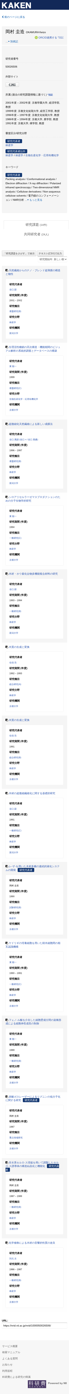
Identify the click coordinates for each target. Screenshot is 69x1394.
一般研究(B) (15, 611)
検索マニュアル (11, 1352)
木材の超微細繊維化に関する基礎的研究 (32, 793)
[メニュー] (64, 4)
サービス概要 (10, 1346)
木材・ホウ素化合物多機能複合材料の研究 (33, 573)
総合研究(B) (15, 757)
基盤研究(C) (15, 388)
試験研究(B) (15, 907)
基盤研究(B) (15, 311)
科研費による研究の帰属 (16, 1376)
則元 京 (13, 1258)
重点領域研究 (16, 1137)
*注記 (60, 37)
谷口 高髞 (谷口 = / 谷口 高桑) (23, 439)
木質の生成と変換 (19, 646)
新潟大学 (13, 333)
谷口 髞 (13, 289)
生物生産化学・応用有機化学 (42, 155)
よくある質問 (10, 1358)
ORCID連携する (47, 37)
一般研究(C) (15, 538)
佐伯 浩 (13, 662)
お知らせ (7, 1364)
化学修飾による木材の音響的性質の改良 (32, 1242)
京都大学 (13, 410)
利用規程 (7, 1370)
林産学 (9, 145)
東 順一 (13, 366)
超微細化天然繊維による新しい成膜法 (31, 423)
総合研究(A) (15, 684)
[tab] (36, 224)
